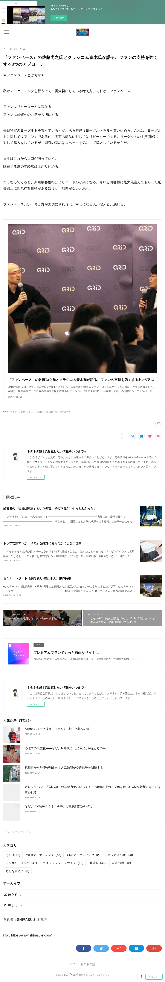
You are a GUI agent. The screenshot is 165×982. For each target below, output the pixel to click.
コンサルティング (21, 862)
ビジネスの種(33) (36, 411)
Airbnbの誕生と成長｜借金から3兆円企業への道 (57, 729)
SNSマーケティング (84, 855)
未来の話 (121, 862)
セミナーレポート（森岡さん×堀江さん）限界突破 (37, 578)
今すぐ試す (58, 17)
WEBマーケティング (43, 855)
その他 (13, 855)
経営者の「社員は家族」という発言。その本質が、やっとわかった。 (49, 508)
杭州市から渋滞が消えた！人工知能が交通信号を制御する (64, 767)
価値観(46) (51, 411)
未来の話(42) (64, 411)
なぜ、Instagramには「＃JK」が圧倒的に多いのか (59, 806)
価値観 (97, 862)
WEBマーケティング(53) (15, 411)
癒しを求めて (17, 871)
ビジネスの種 (120, 855)
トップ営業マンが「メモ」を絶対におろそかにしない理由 (42, 543)
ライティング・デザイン (63, 862)
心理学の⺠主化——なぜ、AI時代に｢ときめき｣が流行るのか (65, 748)
